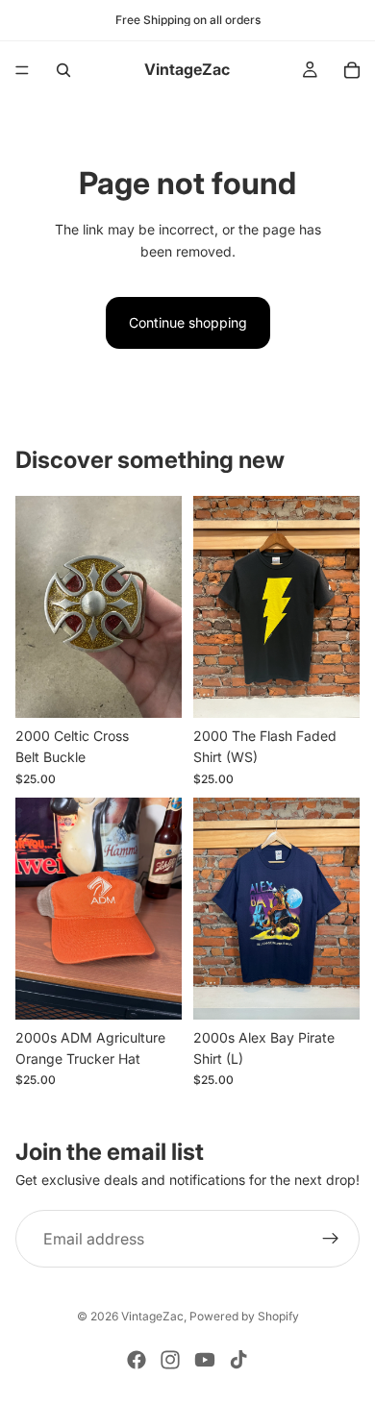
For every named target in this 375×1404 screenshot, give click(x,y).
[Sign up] (331, 1239)
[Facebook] (136, 1359)
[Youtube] (204, 1359)
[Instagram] (170, 1359)
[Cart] (352, 70)
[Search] (63, 70)
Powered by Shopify (244, 1316)
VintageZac (152, 1316)
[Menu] (22, 70)
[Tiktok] (238, 1359)
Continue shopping (188, 322)
